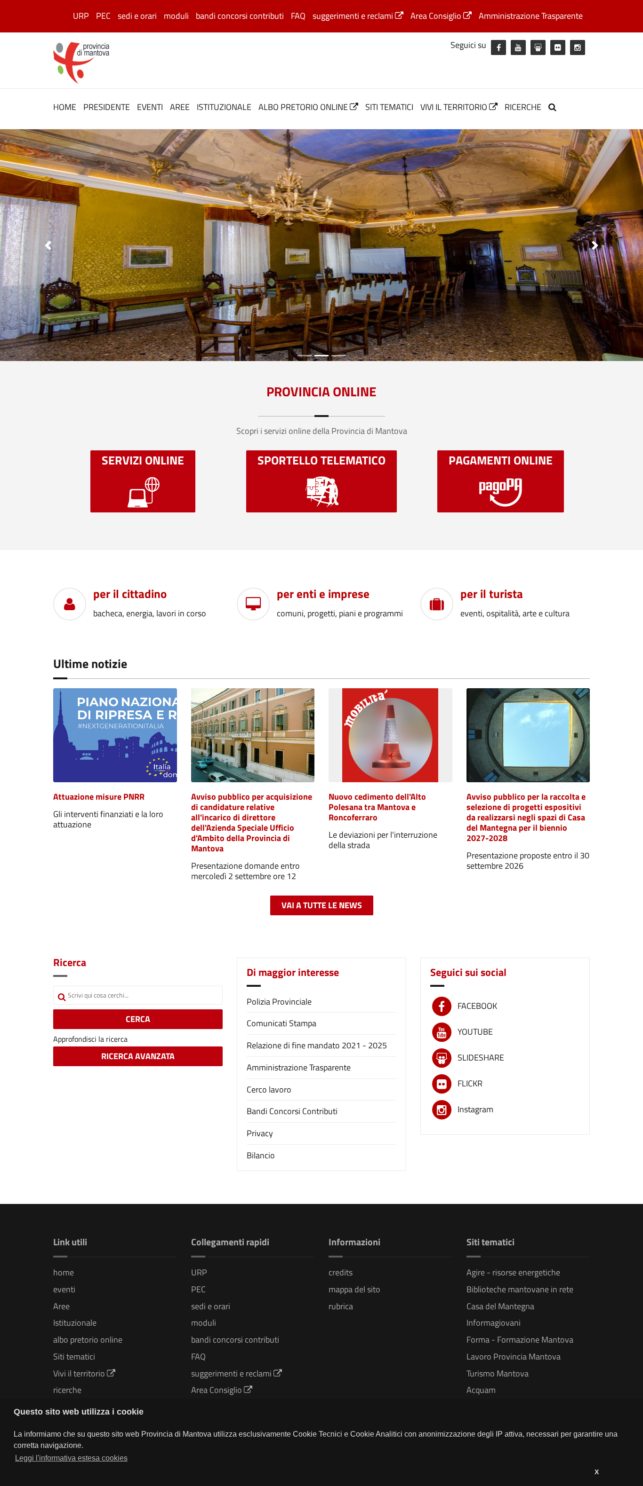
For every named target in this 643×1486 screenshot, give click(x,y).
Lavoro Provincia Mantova (513, 1356)
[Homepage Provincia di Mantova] (81, 62)
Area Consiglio (436, 15)
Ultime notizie (90, 663)
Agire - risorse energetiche (513, 1272)
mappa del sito (354, 1289)
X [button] (597, 1472)
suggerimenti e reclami (354, 15)
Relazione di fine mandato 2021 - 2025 (317, 1045)
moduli (176, 15)
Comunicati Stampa (281, 1023)
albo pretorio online (304, 107)
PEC (103, 15)
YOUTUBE (475, 1031)
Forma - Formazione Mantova (519, 1339)
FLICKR (470, 1083)
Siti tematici (389, 107)
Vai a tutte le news (321, 905)
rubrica (341, 1306)
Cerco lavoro (269, 1089)
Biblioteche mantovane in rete (519, 1289)
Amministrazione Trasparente (531, 15)
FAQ (298, 15)
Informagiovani (493, 1322)
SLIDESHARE (481, 1057)
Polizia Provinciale (279, 1001)
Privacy (260, 1133)
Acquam (481, 1390)
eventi (150, 107)
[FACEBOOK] (498, 47)
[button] (48, 245)
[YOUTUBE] (518, 47)
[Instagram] (577, 47)
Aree (180, 107)
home (64, 107)
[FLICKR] (557, 47)
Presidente (106, 107)
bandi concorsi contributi (240, 15)
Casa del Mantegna (500, 1306)
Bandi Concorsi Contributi (292, 1111)
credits (341, 1272)
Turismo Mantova (497, 1373)
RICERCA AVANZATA (138, 1056)
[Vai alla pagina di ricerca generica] (553, 107)
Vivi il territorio (454, 107)
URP (81, 15)
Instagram (475, 1109)
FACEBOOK (477, 1005)
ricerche (523, 107)
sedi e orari (137, 15)
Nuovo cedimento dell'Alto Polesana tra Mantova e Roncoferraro (377, 807)
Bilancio (261, 1155)
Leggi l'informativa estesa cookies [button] (71, 1458)
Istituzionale (224, 107)
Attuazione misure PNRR (99, 796)
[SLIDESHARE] (538, 47)
